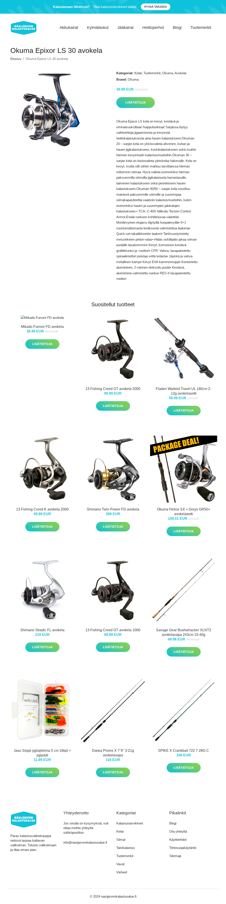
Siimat (120, 839)
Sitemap (175, 856)
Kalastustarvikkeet (129, 823)
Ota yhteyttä (178, 831)
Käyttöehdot (177, 839)
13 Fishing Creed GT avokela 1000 (112, 630)
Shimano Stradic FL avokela (42, 630)
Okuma (167, 73)
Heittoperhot (153, 27)
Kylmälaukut (98, 27)
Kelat (138, 73)
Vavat (120, 864)
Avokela (180, 73)
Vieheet (121, 872)
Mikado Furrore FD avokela (42, 327)
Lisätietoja (135, 102)
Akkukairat (69, 27)
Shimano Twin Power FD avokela (113, 509)
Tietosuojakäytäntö (182, 848)
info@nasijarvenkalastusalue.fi (85, 842)
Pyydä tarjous (155, 6)
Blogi (177, 27)
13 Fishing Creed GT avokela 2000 (112, 389)
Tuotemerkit (200, 27)
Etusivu (15, 59)
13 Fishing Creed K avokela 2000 (42, 509)
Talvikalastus (125, 848)
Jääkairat (125, 27)
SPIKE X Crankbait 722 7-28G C (183, 750)
